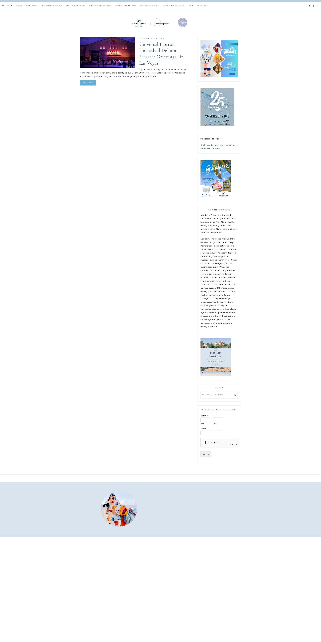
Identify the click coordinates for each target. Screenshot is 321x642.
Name (204, 416)
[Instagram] (313, 3)
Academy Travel (160, 22)
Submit (206, 454)
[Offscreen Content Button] (3, 6)
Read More (88, 83)
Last (214, 424)
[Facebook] (310, 3)
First (202, 424)
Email (203, 428)
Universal (144, 38)
